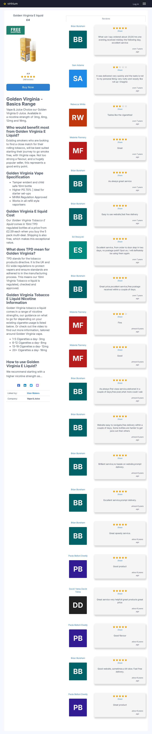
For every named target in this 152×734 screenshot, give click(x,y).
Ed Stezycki (78, 236)
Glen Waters (33, 393)
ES (77, 250)
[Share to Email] (37, 385)
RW (78, 117)
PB (78, 569)
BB (78, 39)
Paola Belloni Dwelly (78, 555)
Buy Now (28, 87)
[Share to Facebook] (18, 385)
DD (78, 605)
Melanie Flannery (78, 137)
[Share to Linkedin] (25, 385)
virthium (12, 3)
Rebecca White (78, 104)
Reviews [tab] (106, 18)
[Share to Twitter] (31, 385)
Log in (136, 4)
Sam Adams (78, 65)
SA (78, 78)
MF (78, 150)
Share (119, 31)
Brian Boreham (78, 26)
